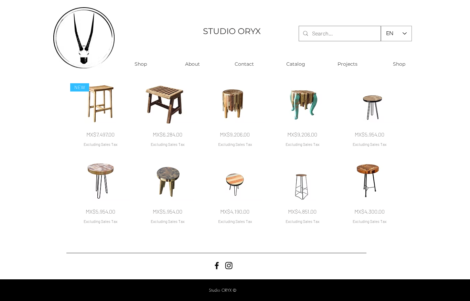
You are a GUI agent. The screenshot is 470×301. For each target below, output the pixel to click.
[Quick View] (168, 103)
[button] (141, 64)
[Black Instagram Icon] (229, 265)
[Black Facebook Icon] (217, 265)
